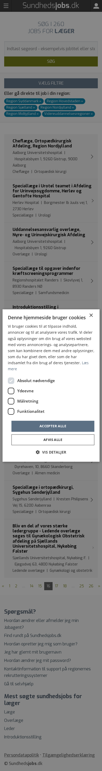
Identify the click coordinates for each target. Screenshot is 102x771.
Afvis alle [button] (52, 439)
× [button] (91, 315)
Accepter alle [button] (52, 426)
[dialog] (51, 385)
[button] (51, 452)
